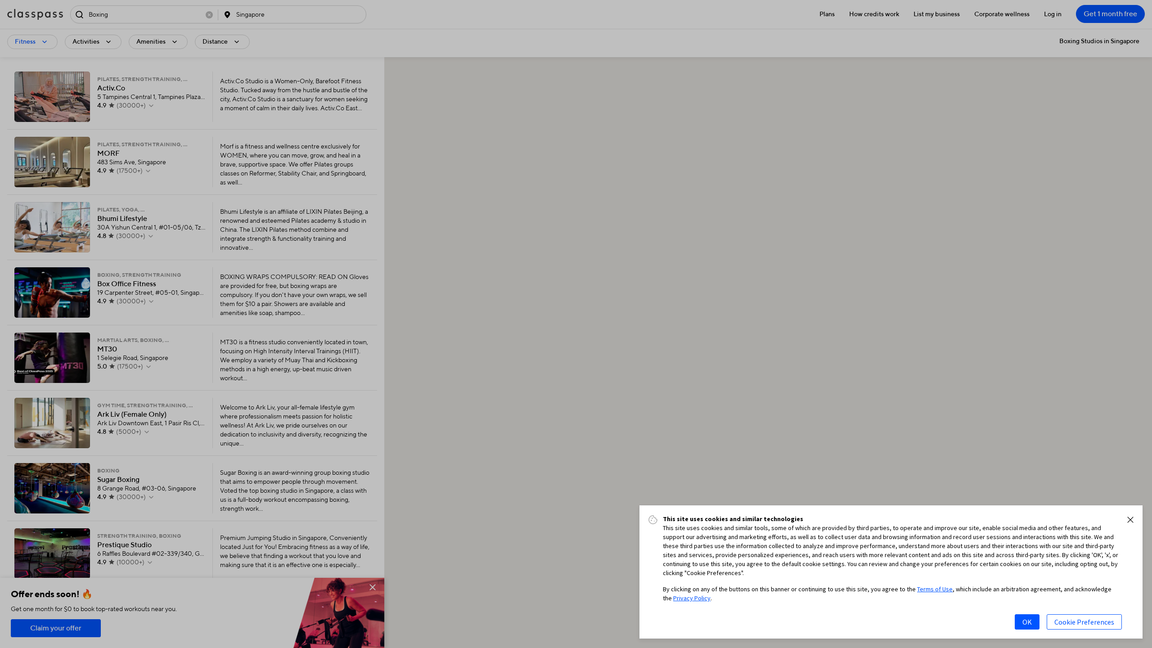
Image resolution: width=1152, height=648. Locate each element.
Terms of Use (935, 589)
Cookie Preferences (1084, 621)
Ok (1027, 621)
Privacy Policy (692, 598)
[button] (1130, 520)
